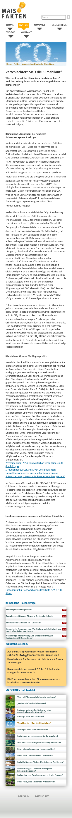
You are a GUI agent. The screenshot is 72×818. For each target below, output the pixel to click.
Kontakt (26, 32)
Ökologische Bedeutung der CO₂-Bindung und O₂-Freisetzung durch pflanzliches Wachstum (33, 630)
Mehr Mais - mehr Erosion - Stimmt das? (35, 756)
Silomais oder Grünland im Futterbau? (23, 623)
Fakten (23, 25)
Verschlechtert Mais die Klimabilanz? (34, 723)
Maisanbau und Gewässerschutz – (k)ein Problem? (40, 775)
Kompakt (39, 25)
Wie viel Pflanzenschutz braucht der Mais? (36, 697)
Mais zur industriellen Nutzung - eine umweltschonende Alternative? (34, 711)
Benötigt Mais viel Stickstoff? (30, 717)
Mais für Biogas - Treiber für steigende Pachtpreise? (40, 762)
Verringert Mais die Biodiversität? (32, 730)
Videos (11, 32)
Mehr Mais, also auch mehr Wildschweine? (36, 782)
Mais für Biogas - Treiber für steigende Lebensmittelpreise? (34, 770)
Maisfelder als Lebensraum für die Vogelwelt (37, 736)
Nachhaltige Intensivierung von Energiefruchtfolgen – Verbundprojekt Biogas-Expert (30, 637)
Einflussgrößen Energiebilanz (19, 610)
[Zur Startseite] (14, 17)
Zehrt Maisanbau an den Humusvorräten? (36, 749)
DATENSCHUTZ (42, 796)
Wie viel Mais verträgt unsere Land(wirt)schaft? (39, 743)
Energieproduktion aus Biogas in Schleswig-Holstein (29, 616)
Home (10, 25)
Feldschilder (59, 25)
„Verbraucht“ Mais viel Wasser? (31, 704)
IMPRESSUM (23, 796)
